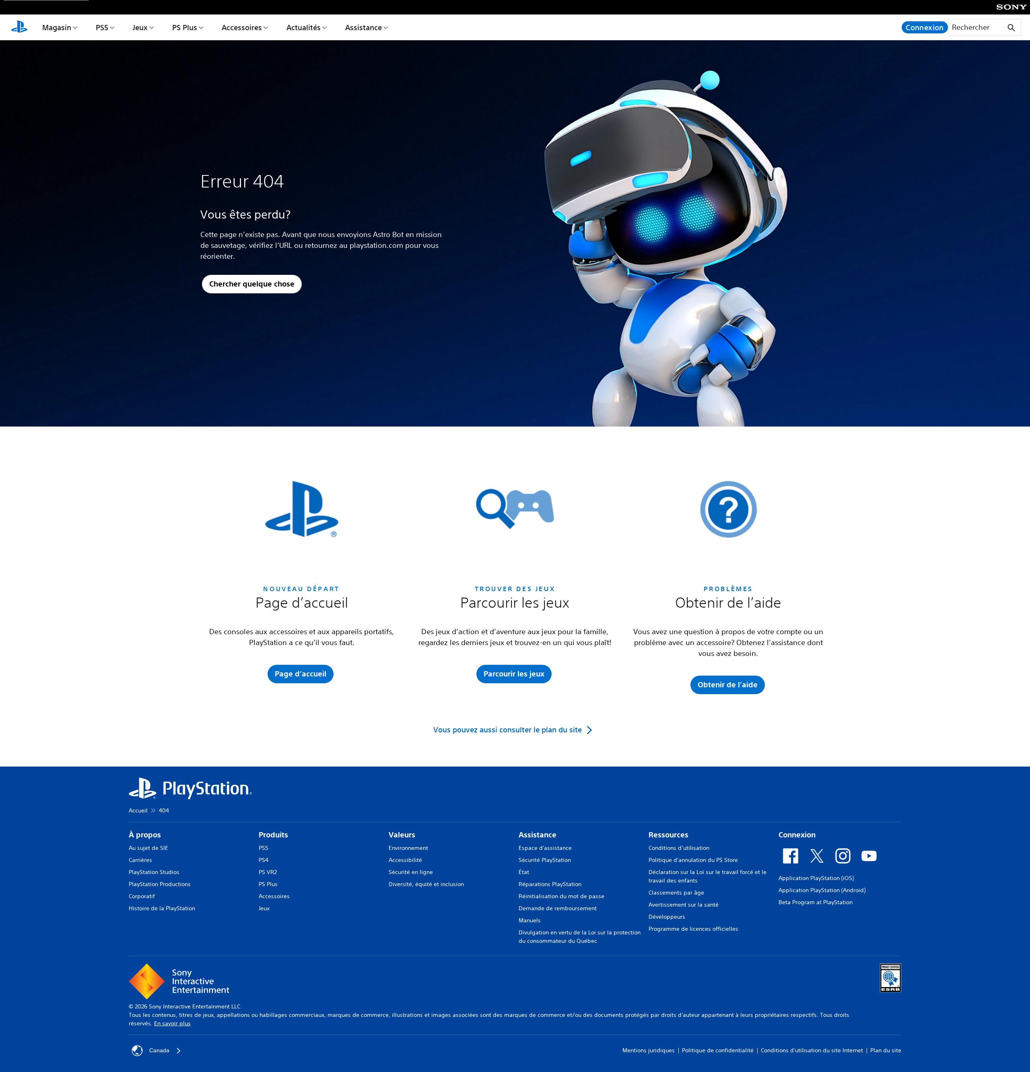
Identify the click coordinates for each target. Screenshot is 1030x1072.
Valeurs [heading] (402, 834)
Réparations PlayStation (550, 884)
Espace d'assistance (545, 847)
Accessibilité (405, 860)
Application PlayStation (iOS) (816, 878)
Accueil (138, 810)
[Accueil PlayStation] (19, 27)
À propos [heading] (145, 834)
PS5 (102, 27)
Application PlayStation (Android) (822, 890)
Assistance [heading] (537, 834)
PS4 (263, 860)
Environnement (408, 847)
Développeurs (667, 916)
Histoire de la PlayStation (162, 908)
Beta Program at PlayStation (816, 902)
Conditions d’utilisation (679, 847)
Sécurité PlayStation (545, 860)
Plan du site (885, 1050)
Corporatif (142, 896)
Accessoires (242, 27)
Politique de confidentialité (718, 1050)
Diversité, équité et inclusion (426, 884)
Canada (159, 1050)
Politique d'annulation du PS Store (693, 860)
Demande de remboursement (558, 908)
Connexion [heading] (797, 834)
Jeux (140, 27)
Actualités (303, 27)
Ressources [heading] (668, 834)
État (524, 872)
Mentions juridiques (648, 1050)
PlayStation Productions (160, 884)
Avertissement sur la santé (684, 904)
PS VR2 (268, 872)
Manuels (530, 920)
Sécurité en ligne (411, 872)
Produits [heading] (273, 834)
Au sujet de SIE (148, 847)
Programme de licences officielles (693, 928)
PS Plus (184, 27)
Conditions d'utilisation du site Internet (812, 1050)
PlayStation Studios (154, 872)
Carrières (140, 860)
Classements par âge (676, 892)
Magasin (56, 27)
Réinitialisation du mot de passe (561, 896)
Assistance (363, 27)
